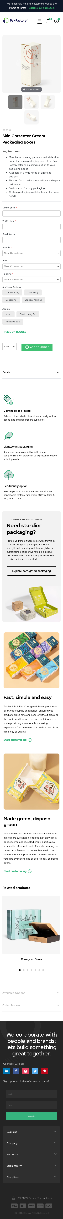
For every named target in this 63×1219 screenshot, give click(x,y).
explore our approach (41, 8)
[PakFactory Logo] (15, 20)
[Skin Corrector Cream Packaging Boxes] (15, 102)
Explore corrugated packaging (31, 571)
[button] (20, 970)
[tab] (31, 372)
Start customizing (15, 740)
